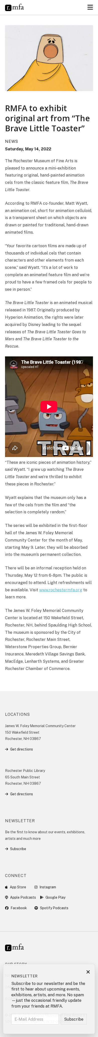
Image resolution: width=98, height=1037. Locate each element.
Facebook (19, 908)
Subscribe (18, 849)
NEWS (11, 141)
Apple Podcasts (23, 897)
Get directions (21, 749)
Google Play (55, 897)
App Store (18, 887)
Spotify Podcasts (54, 908)
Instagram (47, 887)
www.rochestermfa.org (60, 590)
